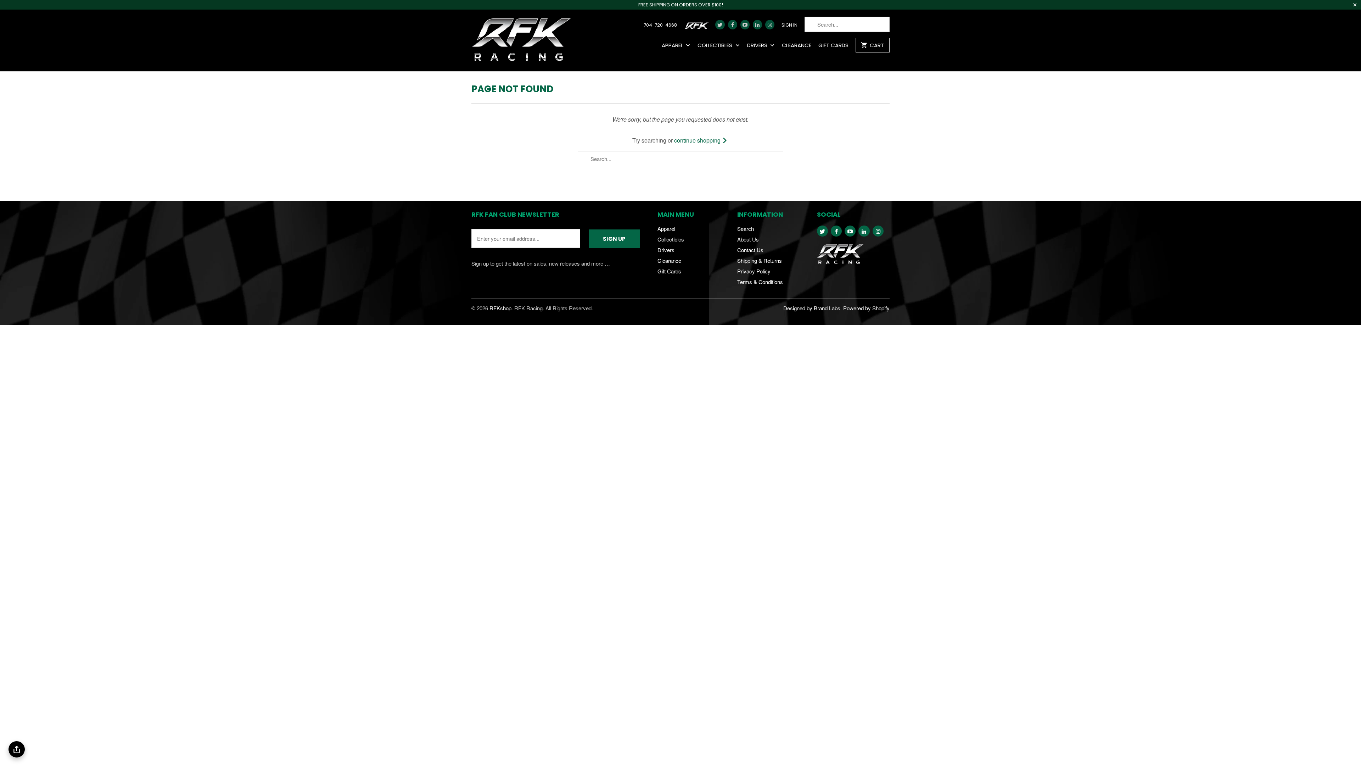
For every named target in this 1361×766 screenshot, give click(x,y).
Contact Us (750, 250)
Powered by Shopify (866, 308)
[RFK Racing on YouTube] (745, 24)
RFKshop (500, 308)
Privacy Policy (754, 271)
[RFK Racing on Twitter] (719, 24)
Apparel (673, 45)
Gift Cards (833, 45)
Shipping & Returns (759, 260)
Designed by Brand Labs (811, 308)
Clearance (796, 45)
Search (745, 228)
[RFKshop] (521, 40)
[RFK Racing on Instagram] (769, 24)
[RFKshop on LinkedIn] (757, 24)
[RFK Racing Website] (698, 27)
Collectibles (716, 45)
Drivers (758, 45)
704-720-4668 (660, 25)
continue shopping (698, 140)
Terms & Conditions (760, 281)
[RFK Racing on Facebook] (732, 24)
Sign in (789, 25)
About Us (748, 239)
